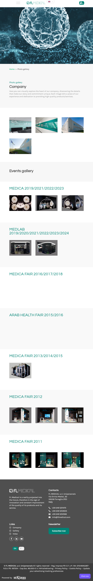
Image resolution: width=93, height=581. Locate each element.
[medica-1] (20, 422)
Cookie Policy (75, 568)
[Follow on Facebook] (11, 539)
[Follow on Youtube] (21, 539)
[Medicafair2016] (46, 296)
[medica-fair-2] (46, 467)
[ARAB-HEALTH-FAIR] (46, 337)
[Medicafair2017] (20, 296)
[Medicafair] (73, 296)
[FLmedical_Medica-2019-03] (73, 210)
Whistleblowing (46, 568)
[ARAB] (73, 337)
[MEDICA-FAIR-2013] (20, 377)
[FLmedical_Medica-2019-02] (20, 210)
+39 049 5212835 (59, 511)
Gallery (16, 531)
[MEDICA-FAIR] (46, 377)
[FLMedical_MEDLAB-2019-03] (73, 255)
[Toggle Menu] (18, 3)
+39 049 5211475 (59, 508)
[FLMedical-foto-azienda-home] (20, 132)
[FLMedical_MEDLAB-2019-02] (46, 255)
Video (15, 534)
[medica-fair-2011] (20, 467)
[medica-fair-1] (46, 422)
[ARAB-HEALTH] (20, 337)
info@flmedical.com (61, 517)
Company (17, 527)
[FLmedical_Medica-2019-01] (46, 210)
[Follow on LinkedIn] (16, 539)
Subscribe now (59, 531)
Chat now (85, 576)
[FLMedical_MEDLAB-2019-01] (20, 255)
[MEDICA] (73, 377)
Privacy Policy (61, 568)
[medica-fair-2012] (73, 422)
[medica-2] (73, 467)
